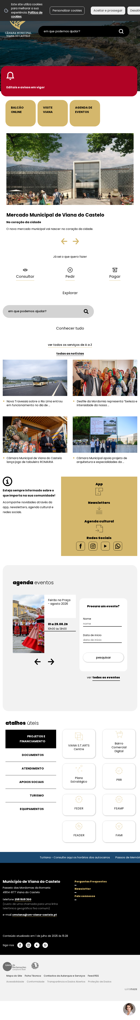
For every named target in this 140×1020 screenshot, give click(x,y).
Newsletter (83, 889)
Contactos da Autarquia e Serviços (64, 975)
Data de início (98, 635)
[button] (37, 662)
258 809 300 (23, 899)
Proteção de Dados (99, 981)
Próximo (75, 242)
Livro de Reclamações (14, 966)
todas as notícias (70, 353)
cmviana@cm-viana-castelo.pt (34, 915)
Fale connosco (85, 896)
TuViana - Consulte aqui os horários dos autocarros (55, 857)
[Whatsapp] (117, 546)
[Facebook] (80, 546)
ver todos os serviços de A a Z (70, 345)
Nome (93, 619)
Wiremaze (131, 989)
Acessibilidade (35, 965)
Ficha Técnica (33, 975)
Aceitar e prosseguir (108, 10)
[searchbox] (83, 31)
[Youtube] (105, 546)
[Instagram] (93, 546)
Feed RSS (93, 975)
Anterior (67, 242)
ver (103, 677)
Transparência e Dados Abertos (66, 981)
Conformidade (35, 981)
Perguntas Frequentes (91, 881)
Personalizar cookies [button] (67, 10)
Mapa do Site (14, 975)
